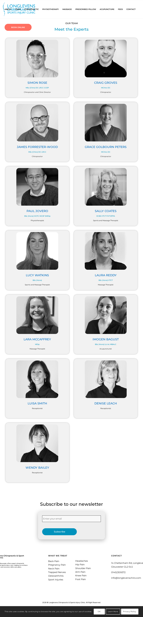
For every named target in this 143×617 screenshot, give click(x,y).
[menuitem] (8, 9)
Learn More (113, 611)
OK (99, 611)
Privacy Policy (129, 611)
